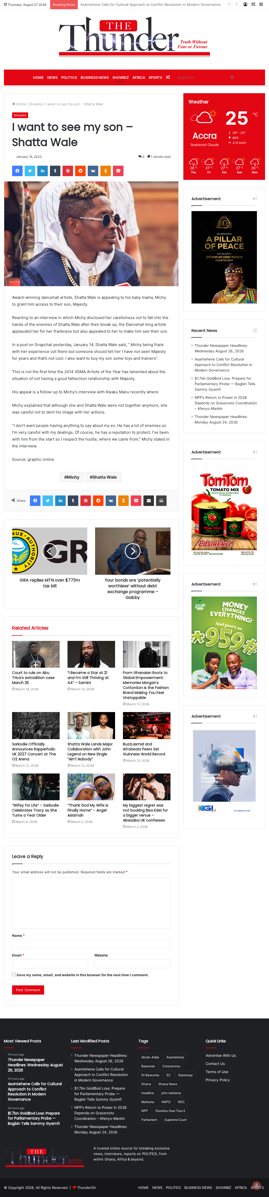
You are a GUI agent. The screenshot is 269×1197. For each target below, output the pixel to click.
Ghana (146, 1084)
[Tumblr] (55, 171)
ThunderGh (86, 1187)
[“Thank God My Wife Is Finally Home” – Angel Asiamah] (91, 786)
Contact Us (215, 1064)
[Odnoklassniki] (105, 171)
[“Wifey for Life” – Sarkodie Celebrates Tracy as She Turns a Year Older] (36, 786)
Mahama (147, 1102)
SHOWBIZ (120, 77)
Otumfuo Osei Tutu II (170, 1111)
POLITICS (69, 77)
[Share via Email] (148, 500)
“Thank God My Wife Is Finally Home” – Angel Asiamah (88, 810)
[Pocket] (118, 171)
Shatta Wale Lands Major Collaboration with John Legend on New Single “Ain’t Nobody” (90, 751)
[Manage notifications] (256, 1185)
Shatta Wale (104, 477)
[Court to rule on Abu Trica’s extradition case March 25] (36, 654)
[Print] (161, 500)
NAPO (166, 1102)
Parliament (149, 1120)
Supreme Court (175, 1120)
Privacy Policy (218, 1080)
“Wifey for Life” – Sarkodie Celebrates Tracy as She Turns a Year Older (35, 810)
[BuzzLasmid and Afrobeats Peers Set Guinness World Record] (146, 725)
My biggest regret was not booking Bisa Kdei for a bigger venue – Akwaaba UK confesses (145, 813)
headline (147, 1093)
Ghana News (167, 1084)
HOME (38, 77)
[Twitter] (30, 171)
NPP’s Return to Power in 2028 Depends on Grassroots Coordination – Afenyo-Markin (226, 403)
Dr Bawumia (150, 1075)
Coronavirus (171, 1066)
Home (20, 104)
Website (101, 955)
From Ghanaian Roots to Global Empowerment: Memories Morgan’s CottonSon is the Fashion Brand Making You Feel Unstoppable (146, 685)
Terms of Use (217, 1072)
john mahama (171, 1093)
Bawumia (148, 1066)
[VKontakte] (93, 171)
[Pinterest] (68, 171)
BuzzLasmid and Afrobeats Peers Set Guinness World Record (144, 749)
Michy (73, 477)
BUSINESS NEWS (95, 77)
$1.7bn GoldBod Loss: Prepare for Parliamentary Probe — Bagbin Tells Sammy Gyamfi (149, 4)
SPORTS (155, 77)
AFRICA (138, 77)
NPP (144, 1111)
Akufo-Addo (150, 1057)
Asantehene (175, 1057)
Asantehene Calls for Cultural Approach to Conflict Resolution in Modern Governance (223, 364)
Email (18, 955)
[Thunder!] (134, 36)
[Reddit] (80, 171)
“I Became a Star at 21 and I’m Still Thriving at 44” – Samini (88, 677)
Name (18, 935)
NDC (181, 1102)
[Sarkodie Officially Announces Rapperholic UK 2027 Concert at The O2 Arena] (36, 725)
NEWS (52, 77)
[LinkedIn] (42, 171)
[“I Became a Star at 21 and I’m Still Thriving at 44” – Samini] (91, 654)
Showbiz (36, 104)
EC (169, 1075)
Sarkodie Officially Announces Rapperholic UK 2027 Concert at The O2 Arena (34, 751)
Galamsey (185, 1075)
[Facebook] (17, 171)
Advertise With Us (221, 1055)
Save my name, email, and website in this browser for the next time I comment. (83, 975)
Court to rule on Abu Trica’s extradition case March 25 (33, 677)
